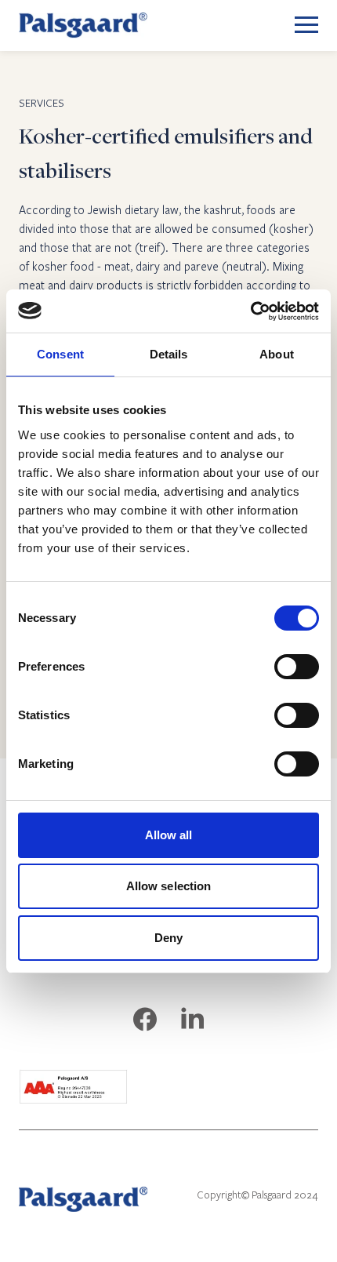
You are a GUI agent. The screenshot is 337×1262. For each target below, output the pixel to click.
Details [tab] (169, 354)
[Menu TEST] (306, 25)
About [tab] (276, 354)
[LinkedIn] (192, 1020)
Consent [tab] (60, 354)
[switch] (296, 666)
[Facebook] (145, 1020)
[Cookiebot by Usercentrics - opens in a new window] (250, 311)
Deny (168, 937)
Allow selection (169, 886)
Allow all (169, 835)
